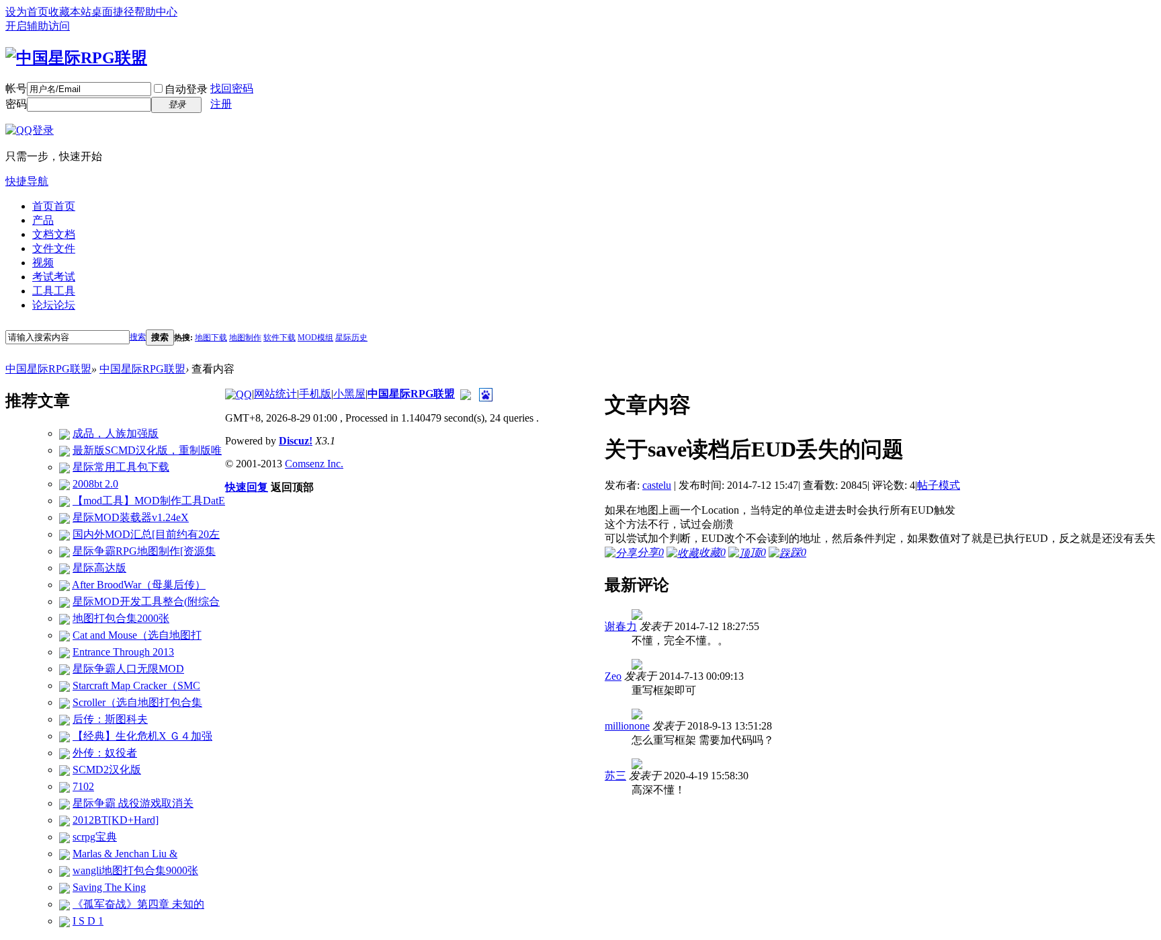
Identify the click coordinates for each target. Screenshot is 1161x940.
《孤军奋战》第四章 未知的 (138, 904)
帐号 (16, 88)
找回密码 (231, 88)
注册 (221, 104)
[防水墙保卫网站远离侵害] (465, 393)
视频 (43, 262)
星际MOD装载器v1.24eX (131, 517)
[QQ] (238, 393)
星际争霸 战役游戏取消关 (133, 803)
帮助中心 (155, 11)
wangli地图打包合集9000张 (135, 870)
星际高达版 (99, 568)
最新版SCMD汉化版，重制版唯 (147, 450)
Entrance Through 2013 (123, 652)
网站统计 (275, 393)
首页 (53, 206)
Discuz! (295, 440)
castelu (656, 485)
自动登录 (186, 89)
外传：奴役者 (105, 752)
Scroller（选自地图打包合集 (137, 702)
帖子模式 (938, 485)
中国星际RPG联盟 (48, 369)
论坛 (53, 305)
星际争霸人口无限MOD (128, 668)
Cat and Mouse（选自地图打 (137, 635)
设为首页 (26, 11)
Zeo (613, 676)
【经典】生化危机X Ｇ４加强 (142, 736)
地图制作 (245, 337)
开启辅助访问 (37, 26)
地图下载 (211, 337)
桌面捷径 (112, 11)
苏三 (615, 775)
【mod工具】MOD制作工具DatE (149, 500)
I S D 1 (88, 921)
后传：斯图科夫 (110, 719)
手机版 (315, 393)
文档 (53, 234)
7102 (83, 786)
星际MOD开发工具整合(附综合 (146, 601)
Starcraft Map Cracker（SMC (136, 685)
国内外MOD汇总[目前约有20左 (146, 534)
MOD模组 (315, 337)
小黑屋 (349, 393)
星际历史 (351, 337)
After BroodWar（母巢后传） (139, 584)
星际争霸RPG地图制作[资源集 (144, 551)
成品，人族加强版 (116, 433)
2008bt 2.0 (95, 483)
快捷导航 (26, 181)
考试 (53, 276)
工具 (53, 291)
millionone (627, 726)
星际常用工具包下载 (121, 467)
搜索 (138, 337)
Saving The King (109, 887)
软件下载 (279, 337)
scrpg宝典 (95, 837)
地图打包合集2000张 (121, 618)
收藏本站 (69, 11)
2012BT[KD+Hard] (116, 820)
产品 (43, 220)
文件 (53, 248)
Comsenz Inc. (314, 463)
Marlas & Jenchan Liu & (125, 853)
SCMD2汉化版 (107, 769)
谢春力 (621, 626)
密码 (16, 104)
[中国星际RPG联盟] (76, 56)
